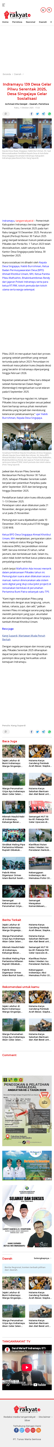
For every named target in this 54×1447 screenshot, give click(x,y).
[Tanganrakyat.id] (17, 15)
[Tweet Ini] (37, 114)
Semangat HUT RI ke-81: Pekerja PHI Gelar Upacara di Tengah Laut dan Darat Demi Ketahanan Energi (39, 819)
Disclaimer (44, 1417)
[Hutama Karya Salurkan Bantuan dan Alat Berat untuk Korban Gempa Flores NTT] (40, 779)
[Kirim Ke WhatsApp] (49, 114)
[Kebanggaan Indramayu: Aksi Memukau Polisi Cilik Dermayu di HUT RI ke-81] (40, 863)
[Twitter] (22, 1430)
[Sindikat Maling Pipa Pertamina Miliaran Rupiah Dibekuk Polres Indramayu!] (13, 835)
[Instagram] (27, 1430)
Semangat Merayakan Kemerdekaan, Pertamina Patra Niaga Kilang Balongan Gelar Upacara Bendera (38, 903)
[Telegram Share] (43, 114)
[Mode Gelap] (43, 9)
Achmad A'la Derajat (16, 104)
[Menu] (4, 5)
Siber (27, 1420)
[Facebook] (16, 1430)
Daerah (34, 104)
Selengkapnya (42, 1258)
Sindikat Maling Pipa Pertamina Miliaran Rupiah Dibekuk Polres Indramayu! (13, 847)
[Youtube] (33, 1430)
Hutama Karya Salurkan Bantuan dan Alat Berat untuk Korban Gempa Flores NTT (40, 791)
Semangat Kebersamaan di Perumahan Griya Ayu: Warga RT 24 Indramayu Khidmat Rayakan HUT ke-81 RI (13, 903)
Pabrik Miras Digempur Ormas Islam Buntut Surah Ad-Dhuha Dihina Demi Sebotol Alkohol (12, 875)
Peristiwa (44, 104)
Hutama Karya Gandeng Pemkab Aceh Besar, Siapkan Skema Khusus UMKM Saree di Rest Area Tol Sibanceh (40, 763)
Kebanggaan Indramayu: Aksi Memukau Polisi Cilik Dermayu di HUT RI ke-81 (40, 875)
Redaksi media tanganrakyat (20, 1417)
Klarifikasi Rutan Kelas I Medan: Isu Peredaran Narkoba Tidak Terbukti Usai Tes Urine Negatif (40, 847)
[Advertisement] (27, 42)
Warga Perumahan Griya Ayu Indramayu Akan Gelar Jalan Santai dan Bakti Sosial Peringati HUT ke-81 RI (13, 791)
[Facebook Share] (31, 114)
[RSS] (38, 1430)
